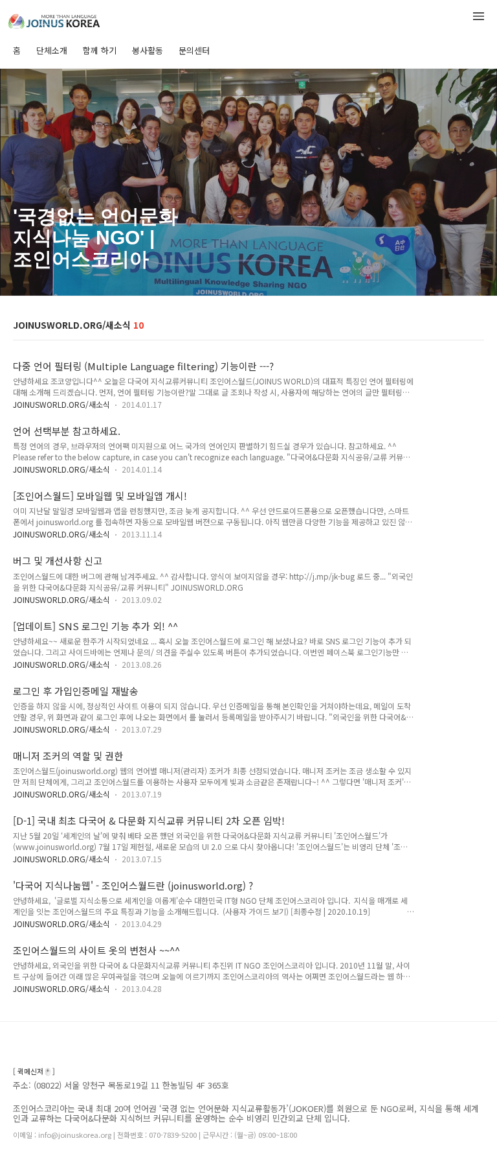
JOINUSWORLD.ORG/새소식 (61, 404)
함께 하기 (99, 50)
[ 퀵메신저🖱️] (34, 1071)
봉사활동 (147, 50)
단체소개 (51, 50)
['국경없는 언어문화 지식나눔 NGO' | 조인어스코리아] (77, 18)
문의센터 (194, 50)
